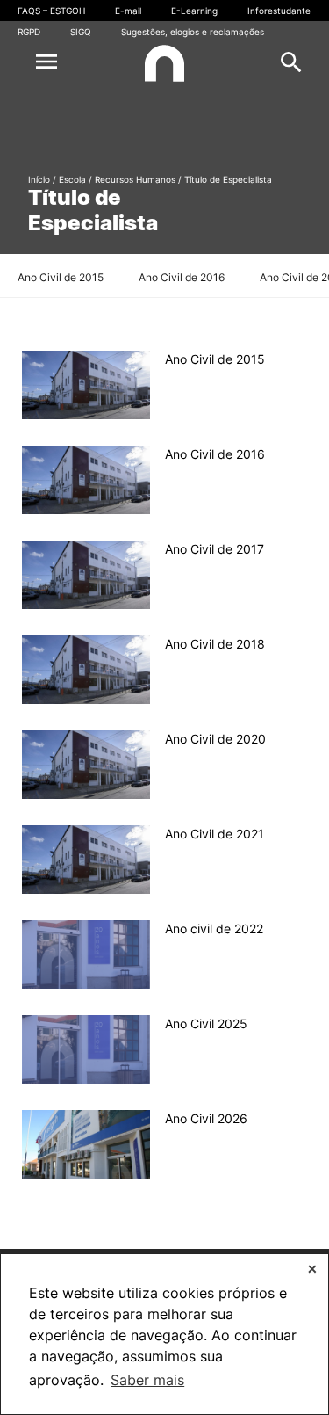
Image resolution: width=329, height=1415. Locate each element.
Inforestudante (279, 10)
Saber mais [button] (147, 1380)
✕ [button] (312, 1268)
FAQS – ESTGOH (51, 10)
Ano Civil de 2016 (182, 277)
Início (39, 179)
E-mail (128, 10)
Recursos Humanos (135, 179)
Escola (72, 179)
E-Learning (194, 10)
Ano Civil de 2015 (61, 277)
